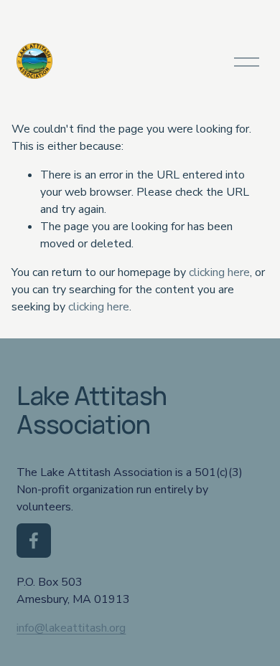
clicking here (219, 272)
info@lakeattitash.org (71, 628)
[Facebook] (34, 540)
